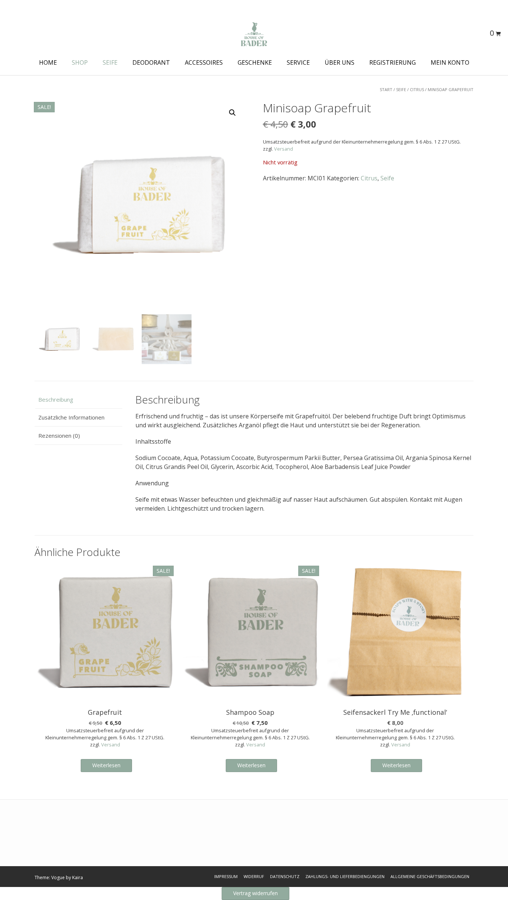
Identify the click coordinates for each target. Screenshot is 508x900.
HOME (48, 62)
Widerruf (254, 876)
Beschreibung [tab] (55, 399)
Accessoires (204, 62)
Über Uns (339, 62)
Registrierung (392, 62)
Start (386, 89)
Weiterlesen (106, 765)
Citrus (417, 89)
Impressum (226, 876)
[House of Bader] (254, 34)
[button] (232, 112)
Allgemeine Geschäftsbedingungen (429, 876)
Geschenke (255, 62)
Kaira (77, 877)
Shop (80, 62)
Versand (283, 148)
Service (298, 62)
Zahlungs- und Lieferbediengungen (345, 876)
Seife (110, 62)
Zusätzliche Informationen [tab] (71, 417)
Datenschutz (284, 876)
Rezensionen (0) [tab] (59, 435)
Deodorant (151, 62)
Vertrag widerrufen (255, 893)
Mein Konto (450, 62)
